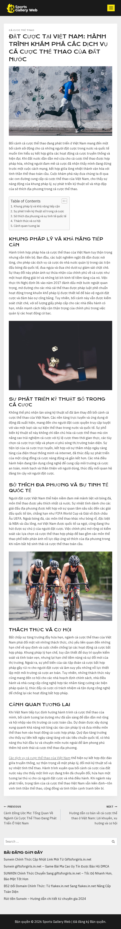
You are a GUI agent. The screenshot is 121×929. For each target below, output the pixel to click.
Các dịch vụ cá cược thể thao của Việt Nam (39, 758)
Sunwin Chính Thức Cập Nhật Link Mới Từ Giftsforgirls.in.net (47, 859)
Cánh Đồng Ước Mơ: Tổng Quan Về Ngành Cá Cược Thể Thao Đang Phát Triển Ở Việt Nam (30, 815)
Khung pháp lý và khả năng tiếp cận (37, 206)
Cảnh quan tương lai (27, 226)
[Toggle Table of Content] (62, 201)
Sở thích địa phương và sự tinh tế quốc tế (40, 216)
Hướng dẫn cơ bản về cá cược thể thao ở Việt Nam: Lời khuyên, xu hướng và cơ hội (93, 815)
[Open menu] (111, 8)
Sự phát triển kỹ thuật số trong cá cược (39, 211)
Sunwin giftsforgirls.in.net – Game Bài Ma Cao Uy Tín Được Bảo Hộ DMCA (56, 866)
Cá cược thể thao (21, 30)
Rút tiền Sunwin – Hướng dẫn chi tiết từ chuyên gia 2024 (45, 899)
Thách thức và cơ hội (27, 221)
